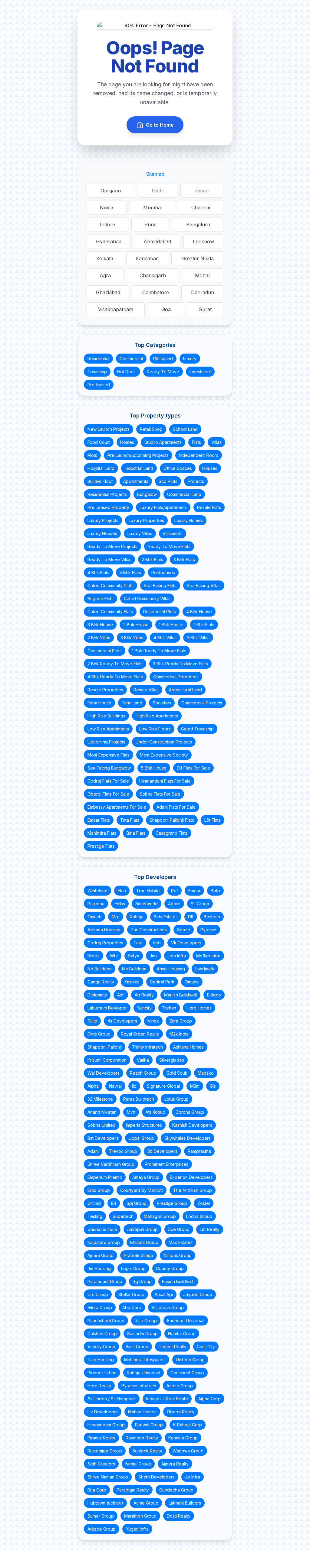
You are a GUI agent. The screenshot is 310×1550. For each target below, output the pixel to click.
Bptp (215, 890)
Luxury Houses (102, 533)
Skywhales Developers (187, 1138)
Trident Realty (172, 1346)
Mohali (202, 275)
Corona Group (190, 1112)
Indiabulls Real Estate (167, 1398)
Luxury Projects (102, 520)
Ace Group (179, 1229)
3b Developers (162, 1151)
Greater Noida (197, 258)
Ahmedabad (157, 241)
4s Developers (122, 1020)
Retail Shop (151, 429)
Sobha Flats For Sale (160, 794)
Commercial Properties (176, 676)
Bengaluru (198, 224)
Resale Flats (209, 507)
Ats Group (155, 1112)
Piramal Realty (101, 1437)
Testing (94, 1216)
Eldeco (214, 994)
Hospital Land (100, 468)
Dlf (190, 916)
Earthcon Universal (185, 1320)
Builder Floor (100, 481)
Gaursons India (102, 1229)
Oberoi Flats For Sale (108, 794)
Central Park (162, 981)
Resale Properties (105, 689)
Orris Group (98, 1033)
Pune (150, 224)
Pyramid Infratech (138, 1385)
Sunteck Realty (147, 1450)
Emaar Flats (98, 820)
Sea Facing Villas (204, 585)
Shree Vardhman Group (110, 1164)
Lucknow (203, 241)
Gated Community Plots (110, 585)
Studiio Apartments (163, 442)
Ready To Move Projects (112, 546)
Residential (98, 358)
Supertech (123, 1216)
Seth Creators (101, 1463)
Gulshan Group (102, 1333)
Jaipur (202, 191)
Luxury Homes (188, 520)
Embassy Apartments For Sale (116, 807)
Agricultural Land (185, 689)
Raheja (136, 916)
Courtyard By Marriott (141, 1190)
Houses (209, 468)
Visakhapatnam (115, 309)
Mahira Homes (142, 1411)
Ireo (157, 942)
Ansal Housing (171, 968)
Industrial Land (139, 468)
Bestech (212, 916)
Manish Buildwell (180, 994)
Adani (93, 1151)
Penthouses (163, 572)
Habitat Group (182, 1333)
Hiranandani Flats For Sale (165, 780)
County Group (170, 1268)
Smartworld (146, 903)
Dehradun (202, 292)
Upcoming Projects (106, 741)
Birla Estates (166, 916)
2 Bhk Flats (152, 559)
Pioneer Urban (102, 1372)
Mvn (131, 1112)
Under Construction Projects (164, 741)
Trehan (169, 1007)
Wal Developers (103, 1073)
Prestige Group (172, 1203)
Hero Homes (199, 1007)
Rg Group (142, 1281)
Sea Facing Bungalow (109, 767)
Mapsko (206, 1073)
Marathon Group (140, 1515)
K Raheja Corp (187, 1424)
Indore (107, 224)
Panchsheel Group (105, 1320)
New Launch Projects (108, 429)
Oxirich (94, 916)
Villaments (173, 533)
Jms (153, 955)
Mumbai (152, 208)
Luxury (189, 358)
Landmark (205, 968)
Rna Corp (96, 1489)
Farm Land (132, 702)
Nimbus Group (177, 1255)
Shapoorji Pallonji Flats (172, 820)
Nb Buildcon (99, 968)
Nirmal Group (138, 1463)
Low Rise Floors (155, 728)
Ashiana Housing (103, 929)
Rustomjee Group (104, 1450)
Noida (106, 208)
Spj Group (137, 1203)
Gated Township (197, 728)
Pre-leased (98, 384)
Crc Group (97, 1294)
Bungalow (147, 494)
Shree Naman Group (107, 1476)
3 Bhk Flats (184, 559)
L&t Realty (209, 1229)
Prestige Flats (100, 846)
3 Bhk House (100, 624)
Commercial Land (184, 494)
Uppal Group (141, 1138)
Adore (174, 903)
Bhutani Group (144, 1242)
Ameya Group (146, 1177)
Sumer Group (100, 1515)
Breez (93, 955)
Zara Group (180, 1020)
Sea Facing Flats (160, 585)
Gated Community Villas (147, 598)
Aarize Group (180, 1385)
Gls (213, 1086)
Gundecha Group (176, 1489)
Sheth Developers (156, 1476)
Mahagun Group (160, 1216)
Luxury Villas (139, 533)
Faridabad (147, 258)
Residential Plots (159, 611)
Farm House (99, 702)
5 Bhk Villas (198, 637)
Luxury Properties (146, 520)
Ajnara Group (100, 1255)
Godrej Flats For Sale (108, 780)
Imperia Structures (144, 1125)
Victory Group (101, 1346)
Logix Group (133, 1268)
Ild (134, 1086)
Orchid (94, 1203)
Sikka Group (99, 1307)
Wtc (114, 955)
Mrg (116, 916)
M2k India (179, 1033)
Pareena (95, 903)
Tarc (138, 942)
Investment (200, 371)
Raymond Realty (142, 1437)
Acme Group (146, 1502)
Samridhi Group (142, 1333)
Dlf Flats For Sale (193, 767)
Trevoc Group (123, 1151)
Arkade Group (101, 1529)
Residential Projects (107, 494)
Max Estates (181, 1242)
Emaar (194, 890)
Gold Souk (177, 1073)
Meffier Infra (208, 955)
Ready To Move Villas (109, 559)
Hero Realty (99, 1385)
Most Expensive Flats (108, 754)
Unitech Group (190, 1359)
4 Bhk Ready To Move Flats (115, 676)
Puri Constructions (149, 929)
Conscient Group (187, 1372)
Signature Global (163, 1086)
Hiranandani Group (106, 1424)
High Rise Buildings (106, 715)
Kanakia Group (183, 1437)
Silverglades (171, 1060)
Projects (196, 481)
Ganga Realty (100, 981)
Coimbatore (155, 292)
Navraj (115, 1086)
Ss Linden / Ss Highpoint (111, 1398)
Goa (166, 309)
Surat (205, 309)
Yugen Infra (137, 1529)
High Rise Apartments (157, 715)
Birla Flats (136, 833)
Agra (105, 275)
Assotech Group (168, 1307)
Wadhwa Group (188, 1450)
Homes (127, 442)
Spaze (183, 929)
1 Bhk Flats (204, 624)
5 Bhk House (154, 767)
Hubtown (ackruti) (105, 1502)
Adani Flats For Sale (176, 807)
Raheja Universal (143, 1372)
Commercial (131, 358)
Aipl (120, 994)
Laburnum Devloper (107, 1007)
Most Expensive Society (164, 754)
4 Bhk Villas (164, 637)
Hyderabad (108, 241)
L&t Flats (212, 820)
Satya (133, 955)
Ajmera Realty (175, 1463)
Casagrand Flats (172, 833)
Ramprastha (199, 1151)
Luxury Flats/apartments (163, 507)
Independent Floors (198, 455)
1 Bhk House (171, 624)
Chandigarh (153, 275)
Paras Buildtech (138, 1099)
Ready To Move (163, 371)
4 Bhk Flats (98, 572)
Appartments (135, 481)
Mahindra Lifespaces (145, 1359)
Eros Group (98, 1190)
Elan (122, 890)
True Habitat (148, 890)
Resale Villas (146, 689)
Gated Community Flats (110, 611)
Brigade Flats (100, 598)
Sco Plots (168, 481)
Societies (162, 702)
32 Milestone (100, 1099)
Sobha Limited (101, 1125)
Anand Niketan (102, 1112)
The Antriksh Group (192, 1190)
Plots (92, 455)
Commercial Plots (104, 650)
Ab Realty (144, 994)
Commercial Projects (201, 702)
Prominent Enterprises (166, 1164)
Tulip (92, 1020)
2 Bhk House (136, 624)
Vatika (143, 1060)
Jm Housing (99, 1268)
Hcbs (120, 903)
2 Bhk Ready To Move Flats (115, 663)
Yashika (132, 981)
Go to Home (160, 125)
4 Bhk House (199, 611)
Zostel (203, 1203)
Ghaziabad (108, 292)
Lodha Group (199, 1216)
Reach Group (143, 1073)
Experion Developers (191, 1177)
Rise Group (146, 1320)
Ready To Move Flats (169, 546)
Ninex (153, 1020)
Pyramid (208, 929)
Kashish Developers (192, 1125)
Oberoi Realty (180, 1411)
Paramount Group (104, 1281)
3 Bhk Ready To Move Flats (180, 663)
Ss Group (200, 903)
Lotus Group (176, 1099)
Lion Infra (177, 955)
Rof (174, 890)
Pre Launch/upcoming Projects (138, 455)
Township (97, 371)
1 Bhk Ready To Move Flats (159, 650)
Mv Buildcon (134, 968)
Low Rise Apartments (108, 728)
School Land (185, 429)
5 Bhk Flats (130, 572)
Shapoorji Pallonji (104, 1046)
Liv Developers (102, 1411)
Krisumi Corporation (107, 1060)
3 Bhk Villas (131, 637)
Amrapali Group (142, 1229)
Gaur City (206, 1346)
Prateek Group (138, 1255)
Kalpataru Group (103, 1242)
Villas (216, 442)
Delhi (157, 191)
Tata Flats (129, 820)
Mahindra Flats (101, 833)
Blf (113, 1203)
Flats (196, 442)
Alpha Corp (209, 1398)
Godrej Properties (105, 942)
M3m (195, 1086)
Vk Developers (186, 942)
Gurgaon (111, 191)
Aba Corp (131, 1307)
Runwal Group (149, 1424)
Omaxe (192, 981)
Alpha (93, 1086)
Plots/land (163, 358)
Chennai (200, 208)
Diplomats (97, 994)
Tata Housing (100, 1359)
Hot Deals (127, 371)
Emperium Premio (104, 1177)
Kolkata (104, 258)
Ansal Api (164, 1294)
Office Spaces (177, 468)
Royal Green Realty (140, 1033)
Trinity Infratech (147, 1046)
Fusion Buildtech (178, 1281)
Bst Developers (102, 1138)
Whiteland (97, 890)
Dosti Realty (178, 1515)
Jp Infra (192, 1476)
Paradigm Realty (133, 1489)
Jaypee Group (197, 1294)
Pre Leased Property (108, 507)
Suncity (144, 1007)
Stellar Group (131, 1294)
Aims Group (137, 1346)
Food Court (98, 442)
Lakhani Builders (185, 1502)
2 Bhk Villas (98, 637)
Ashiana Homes (188, 1046)
